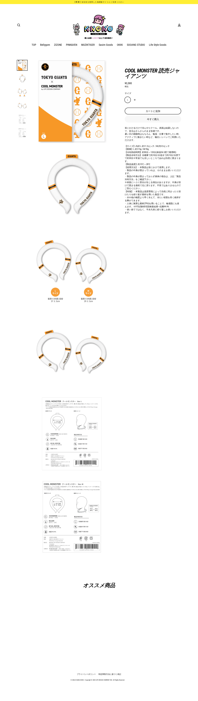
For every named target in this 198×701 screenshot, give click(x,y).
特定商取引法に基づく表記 (109, 674)
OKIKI (120, 44)
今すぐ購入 (153, 119)
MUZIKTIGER (88, 44)
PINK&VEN (71, 44)
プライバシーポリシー (86, 674)
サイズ (128, 93)
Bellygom (45, 44)
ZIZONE (58, 44)
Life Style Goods (157, 44)
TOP (34, 44)
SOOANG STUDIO (136, 44)
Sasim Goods (106, 44)
